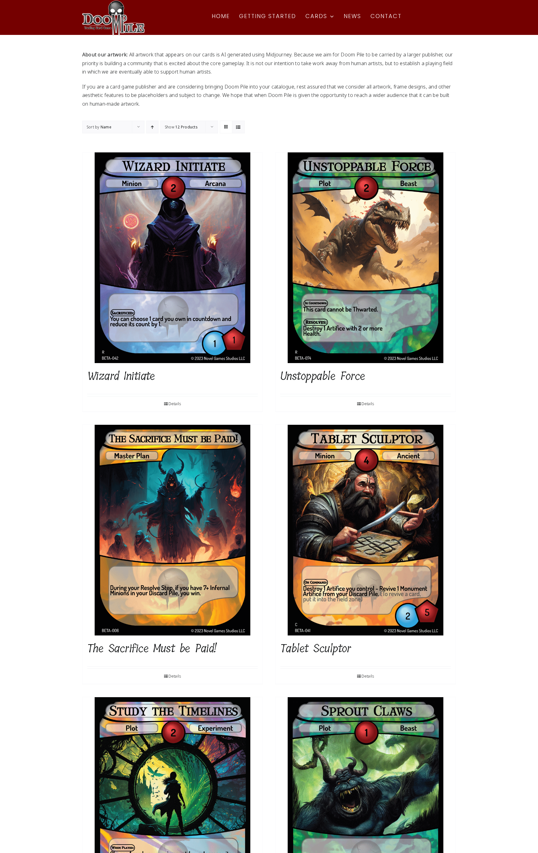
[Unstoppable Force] (365, 257)
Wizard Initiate (121, 376)
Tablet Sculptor (315, 648)
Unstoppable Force (322, 376)
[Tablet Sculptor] (365, 530)
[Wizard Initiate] (172, 257)
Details (174, 403)
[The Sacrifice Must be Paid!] (172, 530)
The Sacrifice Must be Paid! (151, 648)
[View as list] (238, 127)
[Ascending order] (152, 127)
